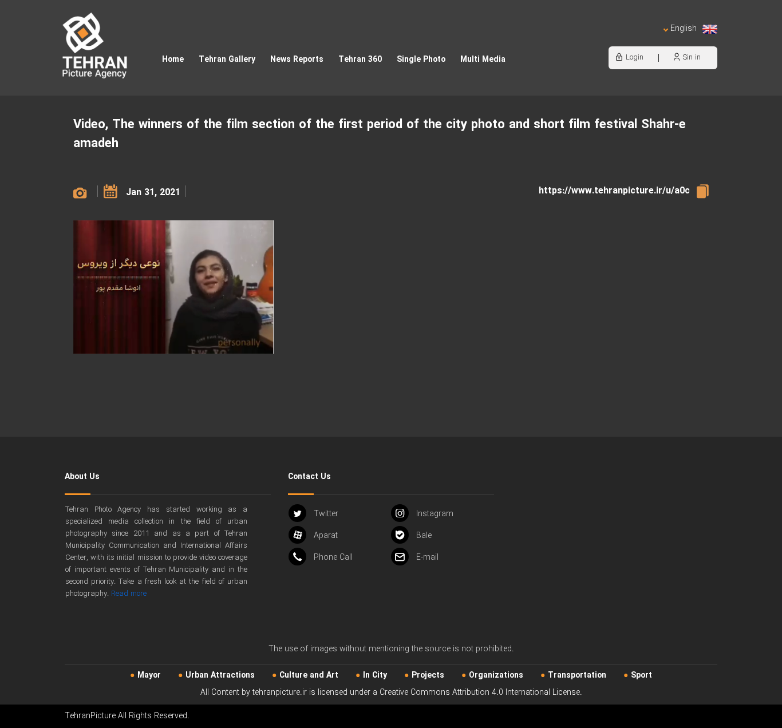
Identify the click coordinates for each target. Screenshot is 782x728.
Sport (641, 675)
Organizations (496, 675)
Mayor (149, 675)
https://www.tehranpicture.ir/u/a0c (614, 191)
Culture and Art (308, 675)
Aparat (326, 535)
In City (375, 675)
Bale (424, 535)
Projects (428, 675)
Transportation (577, 675)
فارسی (646, 40)
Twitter (326, 514)
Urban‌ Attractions (220, 675)
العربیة (618, 40)
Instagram (434, 514)
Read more (129, 594)
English (683, 29)
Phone (333, 557)
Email (427, 557)
